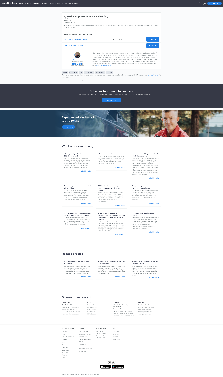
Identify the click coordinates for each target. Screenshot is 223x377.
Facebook (116, 331)
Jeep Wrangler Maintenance (70, 314)
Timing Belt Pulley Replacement (123, 311)
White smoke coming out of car (109, 154)
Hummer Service (92, 305)
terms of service (153, 75)
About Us (65, 331)
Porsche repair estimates (146, 307)
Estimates (65, 348)
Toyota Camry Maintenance (70, 307)
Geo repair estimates (144, 314)
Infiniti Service (91, 309)
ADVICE (44, 3)
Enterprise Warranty (85, 334)
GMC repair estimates (145, 309)
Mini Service (91, 312)
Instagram (116, 339)
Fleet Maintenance (68, 337)
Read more (85, 171)
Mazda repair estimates (145, 305)
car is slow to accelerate (104, 66)
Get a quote (111, 100)
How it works (24, 3)
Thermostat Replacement (120, 309)
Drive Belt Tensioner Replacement (123, 313)
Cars (63, 345)
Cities (52, 3)
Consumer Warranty (85, 331)
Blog (63, 358)
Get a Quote (152, 39)
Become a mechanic (71, 3)
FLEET (59, 3)
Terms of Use (83, 344)
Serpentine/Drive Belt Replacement (123, 316)
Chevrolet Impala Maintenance (71, 312)
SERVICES (36, 3)
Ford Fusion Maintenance (69, 305)
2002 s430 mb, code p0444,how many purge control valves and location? (109, 188)
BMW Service (91, 314)
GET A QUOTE (214, 3)
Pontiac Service (92, 307)
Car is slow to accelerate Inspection (76, 39)
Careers (64, 339)
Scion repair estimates (145, 312)
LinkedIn (116, 334)
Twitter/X (116, 337)
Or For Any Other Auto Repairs (75, 45)
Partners (64, 355)
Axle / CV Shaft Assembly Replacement (120, 306)
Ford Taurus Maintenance (69, 309)
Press (63, 334)
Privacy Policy (83, 337)
